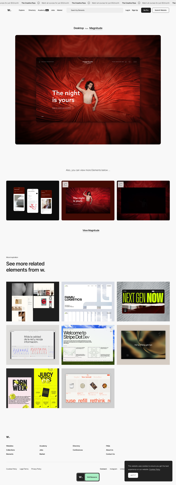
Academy (43, 10)
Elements (9, 454)
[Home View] (143, 345)
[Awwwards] (9, 10)
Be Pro (146, 10)
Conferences (78, 450)
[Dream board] (88, 200)
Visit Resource (92, 477)
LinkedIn (123, 469)
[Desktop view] (32, 388)
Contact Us (110, 454)
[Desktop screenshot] (32, 301)
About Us (109, 450)
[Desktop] (143, 301)
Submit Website (161, 10)
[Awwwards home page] (80, 477)
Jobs (53, 10)
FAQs (108, 446)
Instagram (113, 469)
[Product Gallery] (88, 388)
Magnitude (95, 28)
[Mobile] (32, 200)
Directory (32, 10)
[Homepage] (143, 200)
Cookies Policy (11, 469)
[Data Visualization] (32, 345)
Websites (9, 446)
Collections (10, 450)
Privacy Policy (36, 469)
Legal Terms (24, 469)
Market (59, 10)
